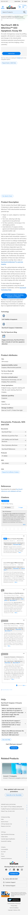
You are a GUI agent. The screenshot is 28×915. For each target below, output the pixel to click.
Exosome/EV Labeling (6, 841)
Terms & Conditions (14, 907)
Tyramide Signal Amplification (8, 839)
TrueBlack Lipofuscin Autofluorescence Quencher (12, 809)
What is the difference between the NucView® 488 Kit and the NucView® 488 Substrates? (13, 733)
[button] (25, 1)
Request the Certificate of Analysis (10, 472)
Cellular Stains (4, 836)
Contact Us (14, 748)
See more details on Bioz (22, 689)
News (2, 854)
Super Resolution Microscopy (7, 834)
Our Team (3, 851)
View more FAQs (6, 739)
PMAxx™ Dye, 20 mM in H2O (8, 811)
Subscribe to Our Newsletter (14, 795)
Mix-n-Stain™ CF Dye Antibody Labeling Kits (11, 806)
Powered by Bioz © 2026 (7, 689)
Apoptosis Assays (19, 16)
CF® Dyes (3, 832)
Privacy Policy (14, 905)
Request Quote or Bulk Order (9, 63)
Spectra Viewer (4, 821)
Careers (3, 856)
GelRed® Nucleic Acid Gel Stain (8, 804)
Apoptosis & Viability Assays (8, 16)
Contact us (19, 58)
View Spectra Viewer (7, 196)
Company (3, 847)
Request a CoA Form (6, 826)
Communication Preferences (14, 903)
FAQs (2, 819)
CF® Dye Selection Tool (6, 824)
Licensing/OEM (4, 849)
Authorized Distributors (6, 858)
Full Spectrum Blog (5, 817)
